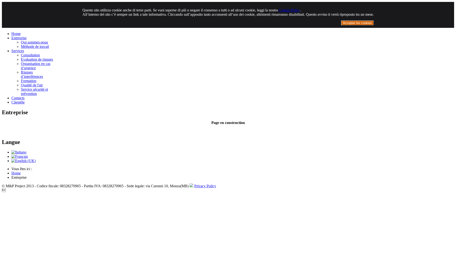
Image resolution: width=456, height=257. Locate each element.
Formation (28, 81)
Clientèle (18, 102)
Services (17, 51)
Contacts (17, 98)
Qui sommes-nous (34, 42)
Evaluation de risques (37, 59)
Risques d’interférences (32, 74)
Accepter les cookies (357, 23)
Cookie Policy (289, 10)
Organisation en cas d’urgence (35, 66)
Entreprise (19, 38)
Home (16, 34)
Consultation (30, 55)
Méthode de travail (35, 46)
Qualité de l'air (32, 85)
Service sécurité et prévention (34, 91)
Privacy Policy (205, 186)
